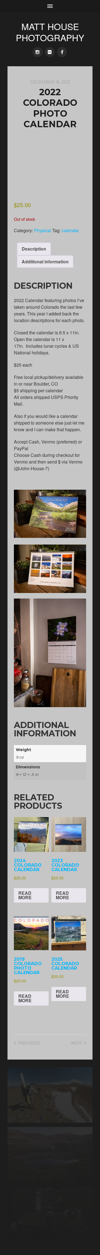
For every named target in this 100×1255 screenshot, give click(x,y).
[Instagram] (37, 52)
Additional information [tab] (45, 261)
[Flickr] (50, 52)
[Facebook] (62, 52)
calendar (70, 230)
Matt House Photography (50, 32)
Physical (42, 230)
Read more (25, 895)
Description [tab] (34, 249)
